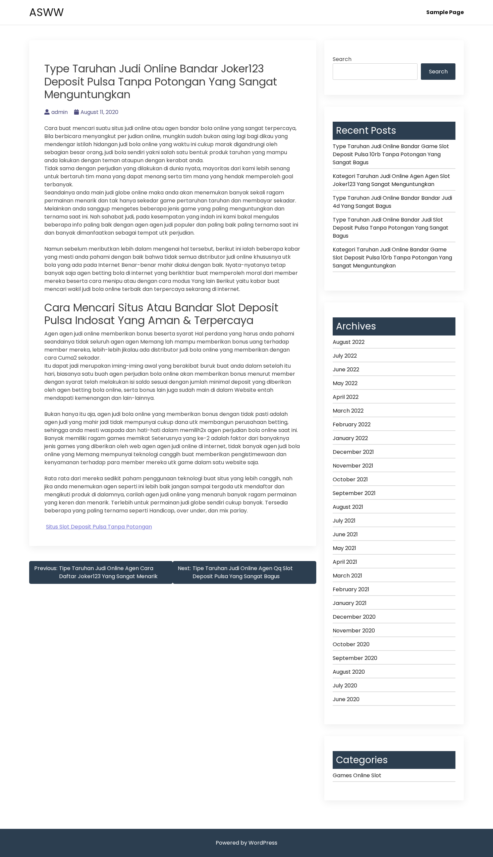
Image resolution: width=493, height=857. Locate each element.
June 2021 (345, 534)
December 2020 (354, 617)
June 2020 (346, 699)
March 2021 (347, 575)
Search (342, 59)
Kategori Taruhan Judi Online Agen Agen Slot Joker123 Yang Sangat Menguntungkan (391, 180)
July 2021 (344, 521)
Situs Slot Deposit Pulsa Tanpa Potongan (99, 527)
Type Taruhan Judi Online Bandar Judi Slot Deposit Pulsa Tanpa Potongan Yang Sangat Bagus (390, 228)
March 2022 (348, 411)
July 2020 (345, 685)
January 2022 (350, 438)
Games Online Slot (357, 775)
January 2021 (350, 603)
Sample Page (445, 12)
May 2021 (344, 548)
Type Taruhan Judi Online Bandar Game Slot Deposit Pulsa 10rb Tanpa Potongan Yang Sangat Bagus (391, 154)
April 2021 (345, 562)
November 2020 (354, 630)
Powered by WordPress (246, 843)
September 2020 (355, 658)
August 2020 (349, 672)
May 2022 (345, 383)
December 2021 (353, 452)
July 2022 (345, 356)
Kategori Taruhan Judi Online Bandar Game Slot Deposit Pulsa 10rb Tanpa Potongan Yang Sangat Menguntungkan (392, 257)
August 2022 (349, 342)
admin (59, 112)
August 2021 (348, 507)
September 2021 (354, 493)
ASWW (46, 12)
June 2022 (346, 369)
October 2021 (350, 479)
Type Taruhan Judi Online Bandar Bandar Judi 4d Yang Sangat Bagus (392, 202)
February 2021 (351, 589)
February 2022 (352, 424)
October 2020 (351, 644)
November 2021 (353, 466)
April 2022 (346, 397)
